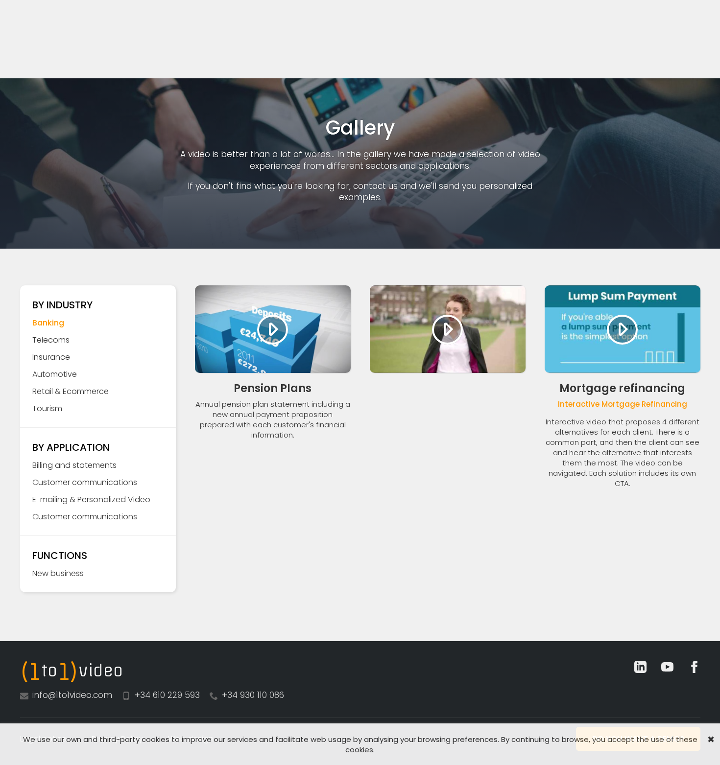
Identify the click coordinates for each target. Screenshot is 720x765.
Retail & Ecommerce (70, 391)
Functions (59, 555)
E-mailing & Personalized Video (91, 499)
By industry (62, 305)
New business (58, 573)
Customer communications (84, 482)
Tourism (47, 408)
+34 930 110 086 (253, 695)
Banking (48, 322)
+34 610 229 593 (167, 695)
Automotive (54, 374)
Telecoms (51, 340)
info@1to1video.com (72, 695)
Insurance (51, 357)
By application (71, 447)
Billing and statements (74, 465)
